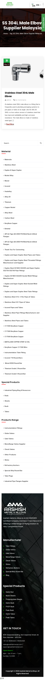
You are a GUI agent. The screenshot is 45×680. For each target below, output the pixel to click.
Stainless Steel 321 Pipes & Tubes (17, 302)
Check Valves (10, 449)
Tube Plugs (9, 476)
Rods (6, 396)
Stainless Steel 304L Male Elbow (19, 94)
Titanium (8, 202)
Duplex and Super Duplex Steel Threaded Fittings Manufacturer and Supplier (22, 261)
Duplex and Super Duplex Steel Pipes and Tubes (22, 255)
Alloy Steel (8, 213)
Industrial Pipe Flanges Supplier (16, 481)
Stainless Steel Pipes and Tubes (16, 321)
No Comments (20, 100)
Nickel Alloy (9, 175)
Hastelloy (8, 191)
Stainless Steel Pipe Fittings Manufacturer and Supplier (21, 314)
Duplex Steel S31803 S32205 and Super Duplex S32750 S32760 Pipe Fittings (21, 269)
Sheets (7, 401)
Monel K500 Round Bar (13, 363)
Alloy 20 (7, 197)
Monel (7, 181)
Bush (6, 406)
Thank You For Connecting (14, 250)
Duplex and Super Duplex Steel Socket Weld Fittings (20, 285)
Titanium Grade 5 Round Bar (15, 374)
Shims (7, 460)
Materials (8, 159)
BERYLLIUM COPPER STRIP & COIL (17, 342)
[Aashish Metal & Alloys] (10, 4)
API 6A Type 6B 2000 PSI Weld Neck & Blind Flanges (20, 235)
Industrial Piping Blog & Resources (17, 390)
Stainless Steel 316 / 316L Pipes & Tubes (20, 297)
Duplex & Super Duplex (13, 170)
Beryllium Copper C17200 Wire (16, 347)
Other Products (10, 455)
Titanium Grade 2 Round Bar (15, 368)
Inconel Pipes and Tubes (14, 307)
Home (5, 34)
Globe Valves (9, 433)
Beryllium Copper (11, 223)
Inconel (7, 186)
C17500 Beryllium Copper (14, 337)
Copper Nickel (10, 207)
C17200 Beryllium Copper (14, 326)
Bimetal (7, 229)
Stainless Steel (10, 165)
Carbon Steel (9, 218)
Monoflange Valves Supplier (15, 444)
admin (8, 100)
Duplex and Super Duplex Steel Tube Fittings (21, 292)
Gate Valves (9, 439)
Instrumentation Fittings (13, 428)
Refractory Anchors (12, 465)
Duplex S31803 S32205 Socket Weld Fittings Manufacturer (20, 277)
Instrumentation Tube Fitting (15, 353)
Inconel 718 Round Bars (13, 358)
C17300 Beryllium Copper (14, 331)
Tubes (7, 412)
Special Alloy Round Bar (13, 471)
